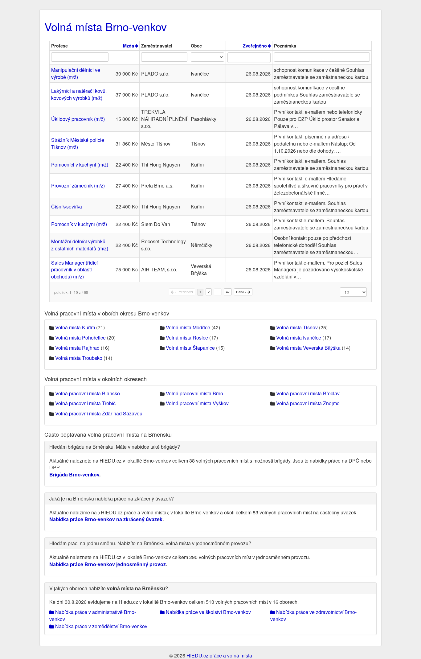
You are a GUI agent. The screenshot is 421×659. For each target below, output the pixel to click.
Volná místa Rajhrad (77, 347)
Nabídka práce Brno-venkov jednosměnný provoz (107, 564)
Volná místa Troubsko (78, 357)
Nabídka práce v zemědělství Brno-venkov (100, 626)
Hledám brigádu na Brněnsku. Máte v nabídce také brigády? (114, 446)
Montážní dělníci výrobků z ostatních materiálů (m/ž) (79, 245)
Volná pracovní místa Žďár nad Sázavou (98, 413)
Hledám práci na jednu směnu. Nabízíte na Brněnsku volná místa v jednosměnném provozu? (150, 543)
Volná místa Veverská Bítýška (308, 347)
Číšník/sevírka (66, 206)
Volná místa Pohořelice (80, 337)
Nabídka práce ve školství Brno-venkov (208, 612)
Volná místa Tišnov (297, 327)
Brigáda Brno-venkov (74, 474)
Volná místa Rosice (187, 337)
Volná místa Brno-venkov (105, 26)
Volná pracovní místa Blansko (87, 393)
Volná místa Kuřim (75, 327)
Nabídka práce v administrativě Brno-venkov (92, 615)
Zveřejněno (255, 46)
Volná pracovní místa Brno (194, 393)
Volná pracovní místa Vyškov (197, 403)
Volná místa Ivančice (298, 337)
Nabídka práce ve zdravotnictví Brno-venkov (313, 615)
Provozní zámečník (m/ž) (78, 185)
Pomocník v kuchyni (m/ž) (79, 224)
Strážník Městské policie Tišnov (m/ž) (77, 143)
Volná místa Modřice (188, 327)
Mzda (129, 46)
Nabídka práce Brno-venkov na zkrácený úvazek (105, 519)
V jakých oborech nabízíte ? (108, 588)
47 (228, 291)
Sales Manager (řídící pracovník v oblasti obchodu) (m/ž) (74, 269)
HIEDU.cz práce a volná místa (219, 655)
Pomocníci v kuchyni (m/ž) (79, 164)
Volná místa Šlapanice (190, 347)
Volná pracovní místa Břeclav (308, 393)
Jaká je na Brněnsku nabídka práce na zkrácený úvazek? (111, 498)
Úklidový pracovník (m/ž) (78, 118)
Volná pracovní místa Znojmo (308, 403)
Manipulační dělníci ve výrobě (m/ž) (75, 73)
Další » (241, 291)
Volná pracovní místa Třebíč (85, 403)
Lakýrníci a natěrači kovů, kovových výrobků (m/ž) (79, 94)
